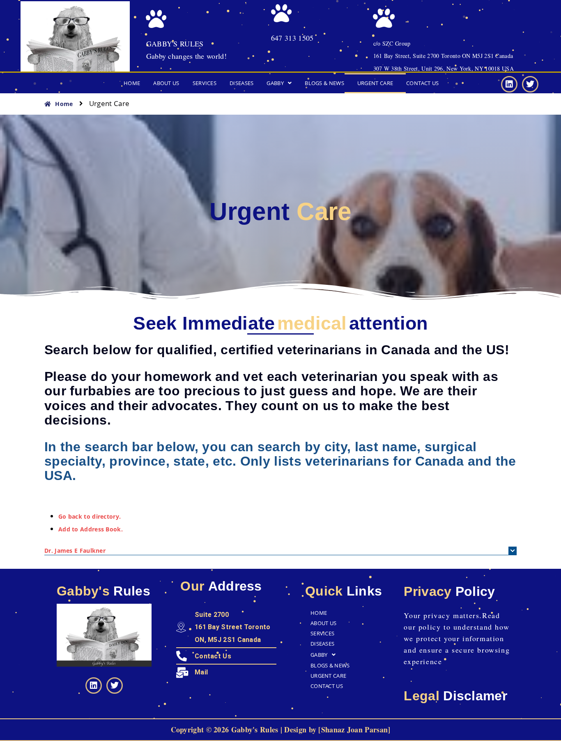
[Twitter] (530, 84)
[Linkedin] (509, 84)
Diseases (241, 83)
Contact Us (422, 83)
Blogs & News (324, 83)
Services (204, 83)
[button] (279, 83)
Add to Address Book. (90, 529)
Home (132, 83)
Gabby (275, 83)
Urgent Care (375, 83)
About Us (166, 83)
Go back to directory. (89, 516)
